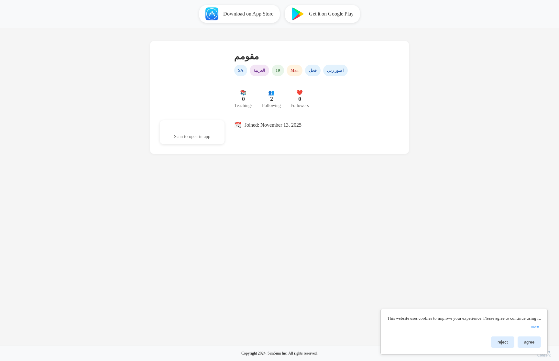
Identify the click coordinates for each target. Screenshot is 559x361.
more (535, 326)
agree (529, 342)
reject (503, 342)
